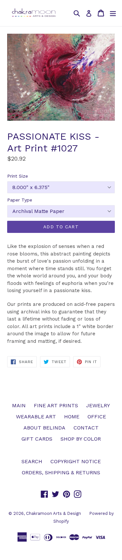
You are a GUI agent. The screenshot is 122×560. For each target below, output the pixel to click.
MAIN (19, 405)
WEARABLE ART (36, 416)
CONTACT (86, 428)
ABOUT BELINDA (44, 428)
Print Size (17, 176)
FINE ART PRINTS (56, 405)
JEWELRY (98, 405)
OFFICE (97, 416)
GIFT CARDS (36, 439)
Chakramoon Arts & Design (53, 513)
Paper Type (19, 199)
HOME (71, 416)
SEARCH (31, 461)
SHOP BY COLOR (81, 439)
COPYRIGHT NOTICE (75, 461)
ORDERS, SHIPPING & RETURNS (61, 472)
